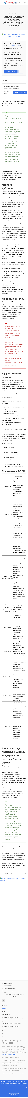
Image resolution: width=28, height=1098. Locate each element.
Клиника (4, 1005)
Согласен (14, 1095)
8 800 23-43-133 (9, 983)
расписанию (14, 46)
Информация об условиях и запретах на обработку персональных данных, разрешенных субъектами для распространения (12, 1064)
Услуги (4, 1008)
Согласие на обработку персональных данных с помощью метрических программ (14, 1069)
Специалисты (6, 1014)
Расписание (5, 1031)
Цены (3, 1011)
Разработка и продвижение (9, 1054)
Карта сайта (21, 1073)
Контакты (5, 1037)
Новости (4, 1034)
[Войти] (25, 2)
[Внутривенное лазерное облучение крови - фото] (14, 35)
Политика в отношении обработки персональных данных (10, 1058)
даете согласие (21, 1081)
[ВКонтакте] (3, 1000)
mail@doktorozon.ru (9, 988)
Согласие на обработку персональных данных (13, 1060)
